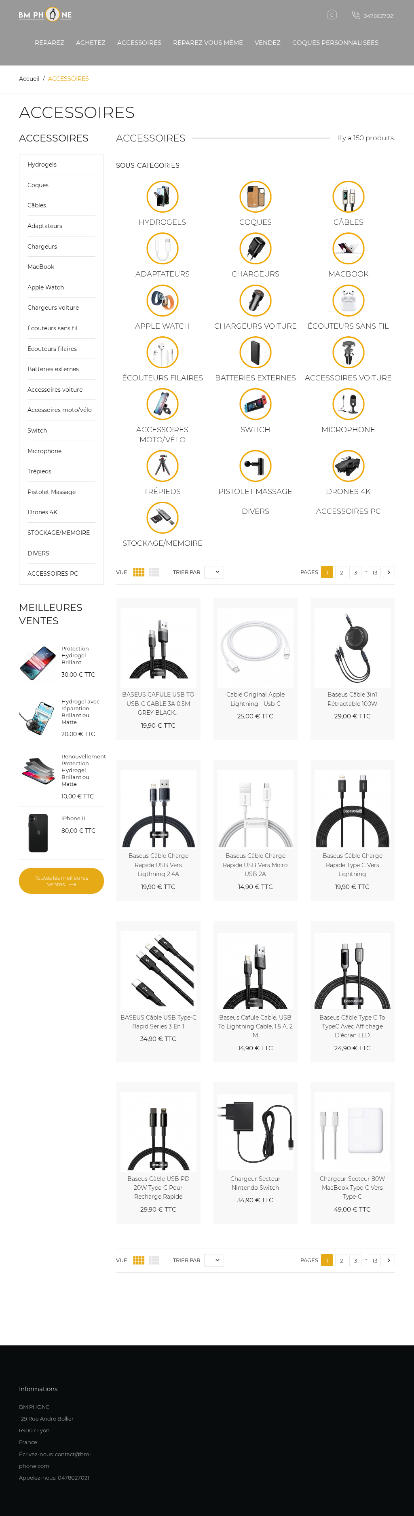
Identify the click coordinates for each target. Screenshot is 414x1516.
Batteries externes (53, 369)
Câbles (36, 205)
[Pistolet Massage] (255, 466)
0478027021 (378, 16)
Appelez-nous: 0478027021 (54, 1477)
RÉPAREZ (49, 42)
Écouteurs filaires (52, 349)
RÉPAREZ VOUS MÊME (208, 42)
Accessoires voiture (54, 389)
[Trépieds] (162, 466)
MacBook (40, 266)
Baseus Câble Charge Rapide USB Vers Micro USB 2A (255, 865)
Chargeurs (42, 246)
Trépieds (39, 471)
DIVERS (38, 553)
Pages (309, 572)
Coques (38, 185)
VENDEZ (268, 42)
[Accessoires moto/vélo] (162, 404)
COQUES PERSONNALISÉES (335, 42)
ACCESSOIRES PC (52, 573)
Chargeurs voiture (53, 307)
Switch (37, 430)
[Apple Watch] (162, 301)
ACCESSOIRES (139, 42)
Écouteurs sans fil (52, 328)
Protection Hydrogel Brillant (75, 655)
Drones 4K (42, 512)
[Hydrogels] (162, 197)
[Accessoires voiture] (348, 352)
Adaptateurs (44, 226)
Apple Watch (45, 287)
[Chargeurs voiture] (255, 301)
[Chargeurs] (255, 248)
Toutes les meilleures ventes (61, 880)
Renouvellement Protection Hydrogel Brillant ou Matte (83, 770)
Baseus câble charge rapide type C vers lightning (352, 865)
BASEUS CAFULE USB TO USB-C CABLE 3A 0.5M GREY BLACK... (158, 703)
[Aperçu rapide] (185, 602)
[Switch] (255, 404)
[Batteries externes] (255, 352)
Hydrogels (42, 164)
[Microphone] (348, 404)
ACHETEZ (91, 42)
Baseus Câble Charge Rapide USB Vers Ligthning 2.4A (158, 865)
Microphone (44, 451)
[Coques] (255, 197)
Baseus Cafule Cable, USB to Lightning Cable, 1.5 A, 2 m (255, 1026)
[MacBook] (348, 248)
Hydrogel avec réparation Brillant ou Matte (80, 711)
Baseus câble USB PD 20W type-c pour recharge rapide (158, 1188)
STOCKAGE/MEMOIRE (58, 532)
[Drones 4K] (348, 466)
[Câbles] (348, 197)
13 (374, 572)
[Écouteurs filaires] (162, 352)
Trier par (186, 572)
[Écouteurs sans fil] (348, 301)
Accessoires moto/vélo (59, 410)
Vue (121, 572)
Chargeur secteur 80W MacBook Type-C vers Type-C (352, 1188)
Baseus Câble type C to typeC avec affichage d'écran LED (352, 1026)
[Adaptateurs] (162, 248)
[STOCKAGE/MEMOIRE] (162, 518)
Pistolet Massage (51, 492)
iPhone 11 (73, 818)
